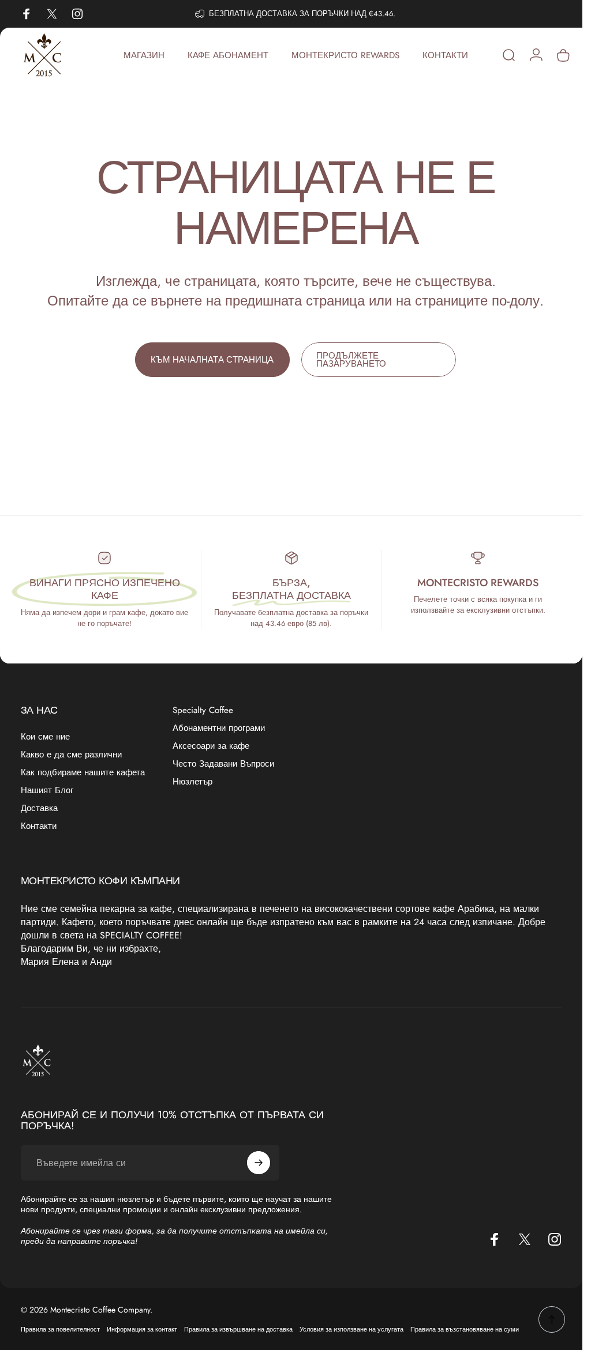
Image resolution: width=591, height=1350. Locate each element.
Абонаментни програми (219, 728)
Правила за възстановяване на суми (464, 1329)
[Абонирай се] (258, 1162)
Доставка (39, 808)
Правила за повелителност (60, 1329)
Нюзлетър (192, 781)
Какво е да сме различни (71, 754)
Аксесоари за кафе (211, 746)
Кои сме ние (45, 736)
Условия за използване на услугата (351, 1329)
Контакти (39, 826)
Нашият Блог (47, 790)
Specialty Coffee (203, 710)
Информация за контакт (142, 1329)
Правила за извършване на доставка (238, 1329)
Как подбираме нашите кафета (83, 772)
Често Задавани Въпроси (223, 764)
